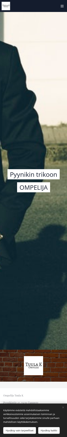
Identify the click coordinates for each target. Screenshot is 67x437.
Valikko (62, 6)
